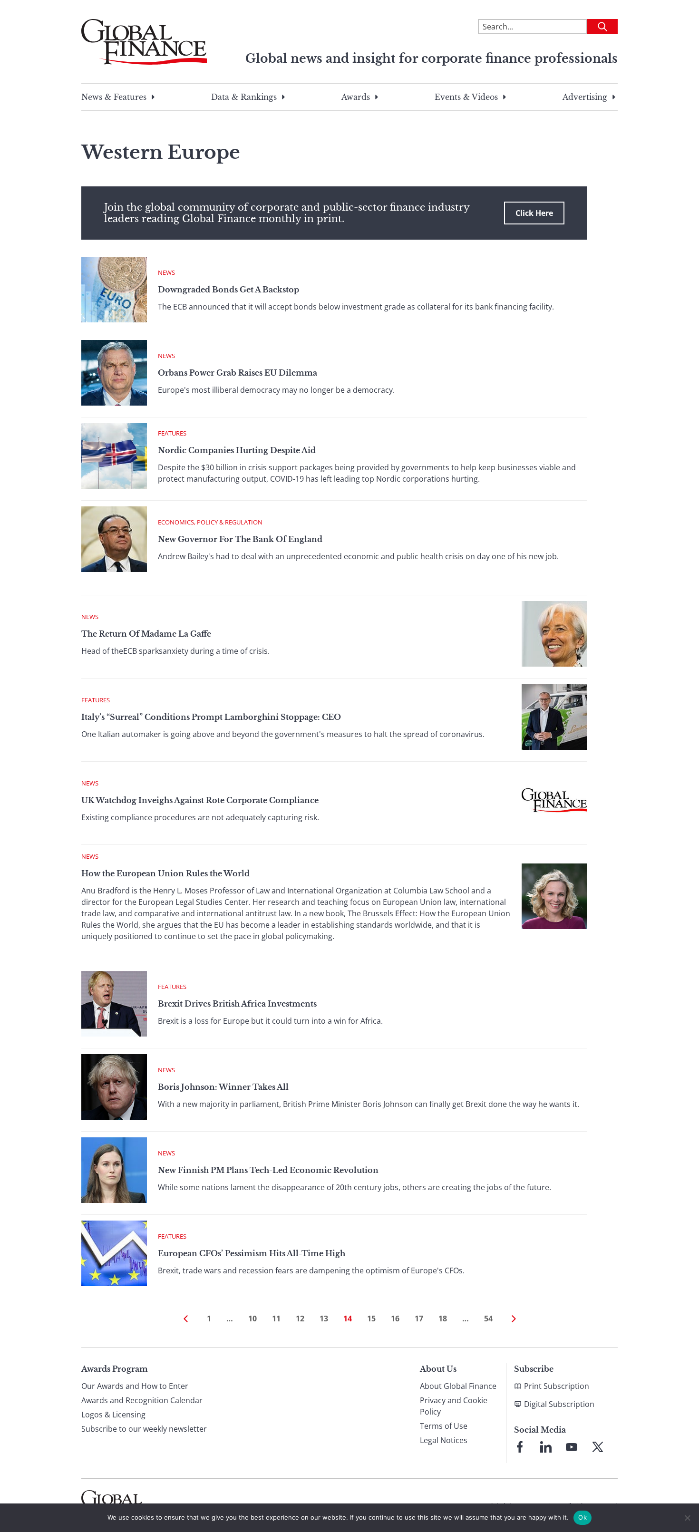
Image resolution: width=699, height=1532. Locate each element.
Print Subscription (556, 1386)
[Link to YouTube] (571, 1447)
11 (276, 1318)
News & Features (113, 97)
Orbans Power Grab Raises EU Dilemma (237, 373)
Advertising (585, 97)
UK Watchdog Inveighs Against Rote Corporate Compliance (200, 800)
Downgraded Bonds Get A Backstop (228, 289)
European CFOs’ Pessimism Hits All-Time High (251, 1253)
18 (442, 1318)
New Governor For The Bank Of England (240, 539)
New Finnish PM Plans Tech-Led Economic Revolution (268, 1170)
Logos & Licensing (113, 1414)
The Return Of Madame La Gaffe (146, 634)
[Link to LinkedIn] (546, 1447)
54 (488, 1318)
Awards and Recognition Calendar (142, 1400)
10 (252, 1318)
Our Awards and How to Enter (134, 1386)
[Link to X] (597, 1447)
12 (300, 1318)
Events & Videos (466, 97)
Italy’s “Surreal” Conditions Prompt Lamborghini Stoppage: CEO (211, 717)
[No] (687, 1517)
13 (324, 1318)
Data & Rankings (244, 97)
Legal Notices (443, 1440)
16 (395, 1318)
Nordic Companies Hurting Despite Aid (237, 450)
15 (371, 1318)
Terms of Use (443, 1426)
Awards (355, 97)
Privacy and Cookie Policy (453, 1406)
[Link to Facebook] (519, 1447)
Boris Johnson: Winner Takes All (223, 1087)
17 (419, 1318)
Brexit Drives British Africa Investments (237, 1003)
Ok (582, 1517)
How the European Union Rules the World (165, 873)
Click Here (534, 213)
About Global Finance (458, 1386)
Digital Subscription (559, 1404)
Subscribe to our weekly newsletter (144, 1429)
